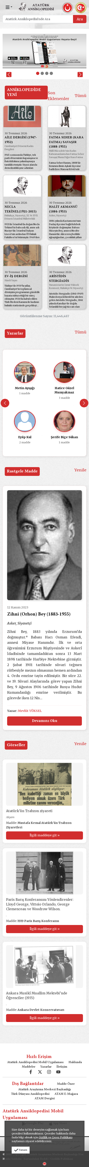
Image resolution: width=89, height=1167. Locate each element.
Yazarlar (46, 1066)
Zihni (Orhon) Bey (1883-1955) (38, 614)
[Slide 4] (51, 73)
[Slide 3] (46, 73)
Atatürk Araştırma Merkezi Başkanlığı (44, 1089)
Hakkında (75, 1062)
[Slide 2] (42, 73)
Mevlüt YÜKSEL (30, 711)
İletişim (61, 1066)
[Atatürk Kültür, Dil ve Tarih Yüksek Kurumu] (44, 1163)
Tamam (23, 1150)
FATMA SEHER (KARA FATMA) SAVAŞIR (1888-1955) (66, 142)
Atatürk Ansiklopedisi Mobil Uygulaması (35, 1062)
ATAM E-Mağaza (66, 1094)
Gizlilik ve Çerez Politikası (55, 1137)
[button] (9, 74)
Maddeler (28, 1066)
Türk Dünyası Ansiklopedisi (30, 1094)
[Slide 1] (37, 73)
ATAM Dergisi (45, 1098)
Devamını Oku (44, 721)
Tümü (80, 95)
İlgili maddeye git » (45, 835)
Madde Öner (66, 1084)
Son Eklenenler (58, 95)
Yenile (80, 470)
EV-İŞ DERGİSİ (16, 276)
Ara (80, 19)
